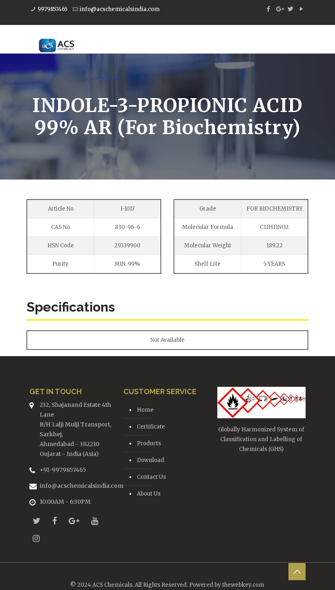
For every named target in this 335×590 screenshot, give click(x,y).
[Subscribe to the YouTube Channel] (94, 521)
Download (150, 460)
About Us (149, 493)
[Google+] (279, 9)
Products (149, 443)
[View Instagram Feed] (36, 538)
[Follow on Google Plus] (74, 521)
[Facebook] (268, 9)
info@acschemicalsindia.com (120, 9)
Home (145, 409)
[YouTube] (301, 9)
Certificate (151, 426)
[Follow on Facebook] (54, 521)
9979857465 (52, 9)
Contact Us (151, 476)
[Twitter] (290, 9)
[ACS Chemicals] (57, 39)
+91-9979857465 (63, 469)
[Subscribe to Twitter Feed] (36, 521)
